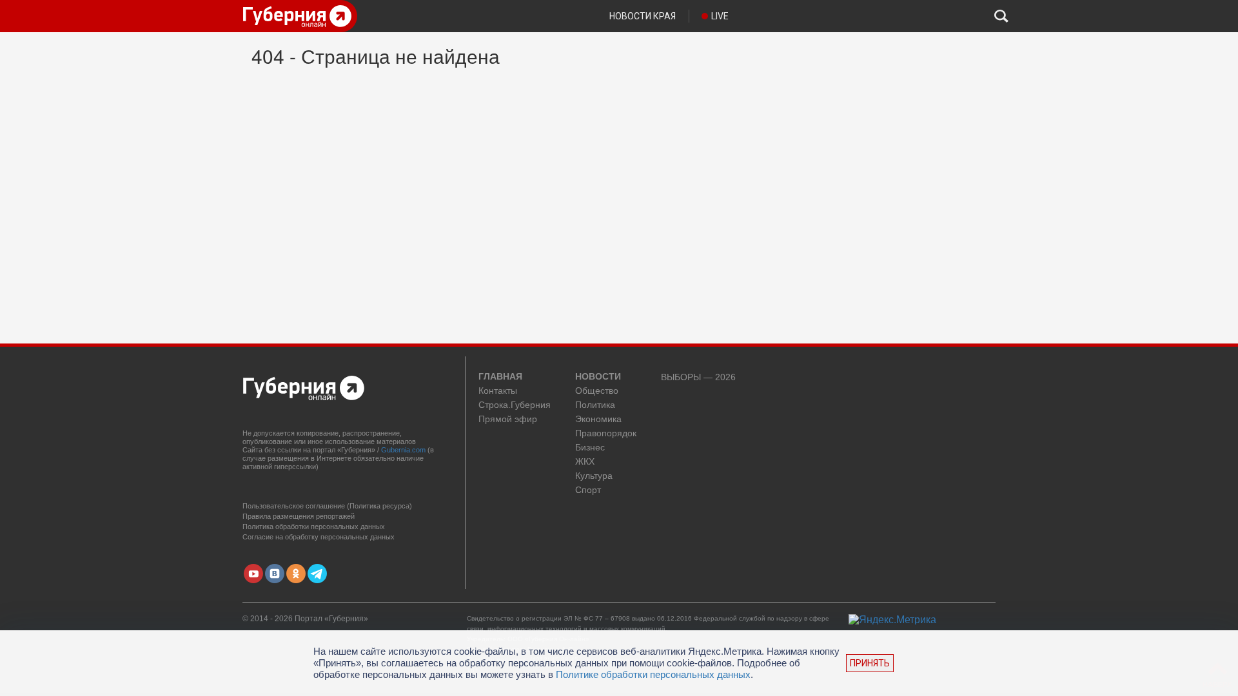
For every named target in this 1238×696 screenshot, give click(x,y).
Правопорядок (605, 433)
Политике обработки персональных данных (653, 674)
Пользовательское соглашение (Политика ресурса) (327, 506)
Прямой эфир (507, 419)
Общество (596, 391)
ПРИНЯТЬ (870, 663)
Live (720, 16)
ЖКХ (584, 462)
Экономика (598, 419)
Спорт (588, 490)
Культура (594, 476)
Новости (598, 377)
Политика (595, 405)
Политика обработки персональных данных (313, 526)
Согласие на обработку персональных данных (318, 537)
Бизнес (590, 447)
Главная (500, 377)
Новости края (642, 16)
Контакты (497, 391)
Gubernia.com (403, 450)
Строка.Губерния (514, 405)
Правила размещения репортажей (298, 516)
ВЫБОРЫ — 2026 (698, 377)
